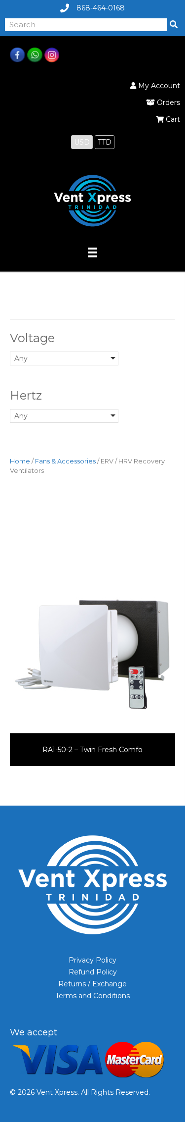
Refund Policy (93, 972)
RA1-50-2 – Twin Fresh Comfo (92, 749)
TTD (104, 142)
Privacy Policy (92, 960)
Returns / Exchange (92, 983)
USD (82, 142)
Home (20, 461)
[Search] (173, 24)
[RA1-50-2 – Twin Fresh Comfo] (92, 654)
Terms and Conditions (92, 995)
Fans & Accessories (65, 461)
